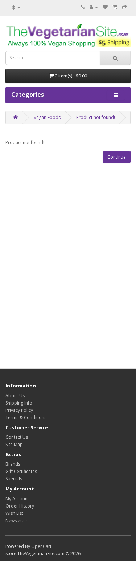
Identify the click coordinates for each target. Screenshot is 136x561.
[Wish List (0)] (105, 7)
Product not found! (95, 117)
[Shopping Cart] (114, 7)
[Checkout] (124, 7)
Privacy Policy (19, 410)
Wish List (14, 513)
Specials (13, 479)
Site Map (14, 444)
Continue (116, 157)
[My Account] (94, 7)
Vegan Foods (47, 117)
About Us (15, 396)
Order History (19, 506)
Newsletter (16, 520)
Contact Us (16, 437)
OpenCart (41, 546)
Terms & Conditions (25, 417)
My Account (17, 499)
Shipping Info (18, 403)
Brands (12, 464)
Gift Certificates (21, 471)
